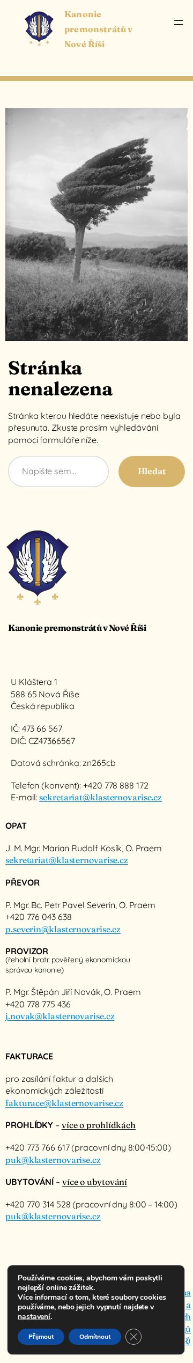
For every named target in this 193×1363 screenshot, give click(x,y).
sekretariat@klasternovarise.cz (100, 797)
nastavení (34, 1317)
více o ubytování (94, 1181)
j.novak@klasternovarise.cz (59, 1016)
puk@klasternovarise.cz (53, 1159)
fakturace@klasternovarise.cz (64, 1102)
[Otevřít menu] (178, 22)
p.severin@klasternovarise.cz (63, 929)
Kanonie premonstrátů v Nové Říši (98, 29)
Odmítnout (94, 1336)
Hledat (152, 471)
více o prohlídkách (99, 1124)
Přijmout (41, 1336)
